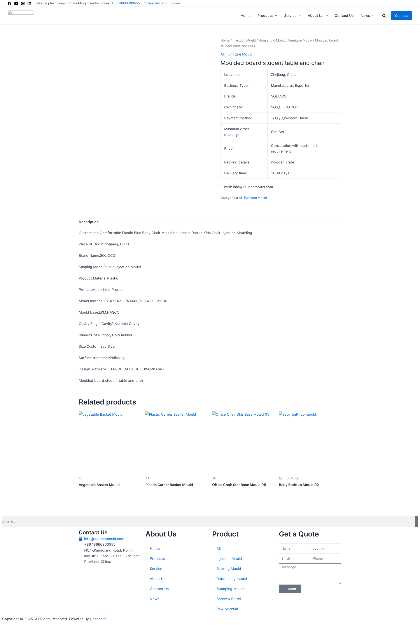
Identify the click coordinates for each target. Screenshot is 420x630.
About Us (157, 578)
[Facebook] (10, 3)
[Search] (416, 521)
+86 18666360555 (125, 3)
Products (157, 558)
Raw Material (227, 609)
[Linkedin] (29, 3)
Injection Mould (244, 40)
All (222, 54)
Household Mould (272, 40)
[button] (275, 15)
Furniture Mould (300, 40)
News (154, 599)
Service (156, 568)
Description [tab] (89, 222)
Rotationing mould (232, 578)
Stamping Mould (230, 589)
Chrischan (98, 619)
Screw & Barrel (229, 599)
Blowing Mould (229, 568)
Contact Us (159, 589)
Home (225, 40)
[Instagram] (23, 3)
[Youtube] (16, 3)
